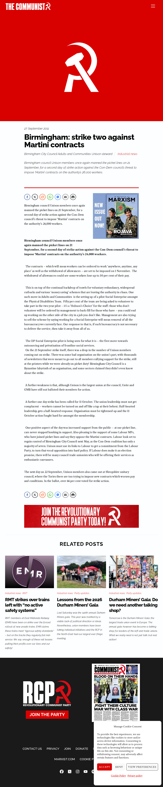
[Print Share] (73, 197)
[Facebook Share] (27, 197)
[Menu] (153, 5)
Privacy (53, 748)
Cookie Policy (118, 775)
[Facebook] (62, 771)
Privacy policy (135, 775)
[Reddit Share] (42, 197)
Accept (104, 766)
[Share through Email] (65, 197)
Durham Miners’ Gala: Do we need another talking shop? (133, 605)
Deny (119, 766)
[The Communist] (28, 9)
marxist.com (64, 759)
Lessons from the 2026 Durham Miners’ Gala (79, 602)
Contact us (32, 748)
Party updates (81, 593)
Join (67, 748)
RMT (24, 593)
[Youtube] (85, 771)
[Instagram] (78, 771)
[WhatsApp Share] (50, 197)
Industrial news (127, 154)
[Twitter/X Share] (35, 197)
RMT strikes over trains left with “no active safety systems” (27, 605)
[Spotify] (93, 771)
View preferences (142, 766)
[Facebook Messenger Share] (58, 197)
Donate (82, 748)
